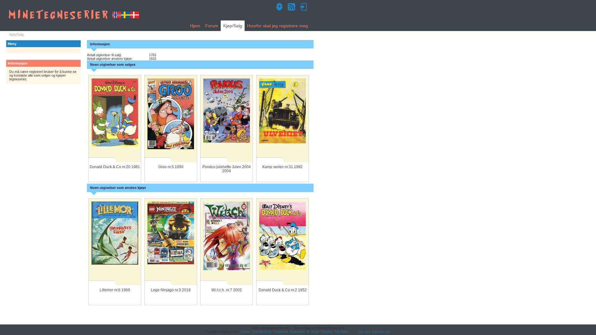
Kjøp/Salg (232, 25)
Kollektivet (297, 331)
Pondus (326, 331)
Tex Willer (341, 331)
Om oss (364, 331)
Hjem (195, 25)
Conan (245, 331)
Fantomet (280, 331)
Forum (211, 25)
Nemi (315, 331)
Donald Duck (262, 331)
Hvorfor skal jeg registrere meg (277, 25)
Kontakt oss (381, 331)
